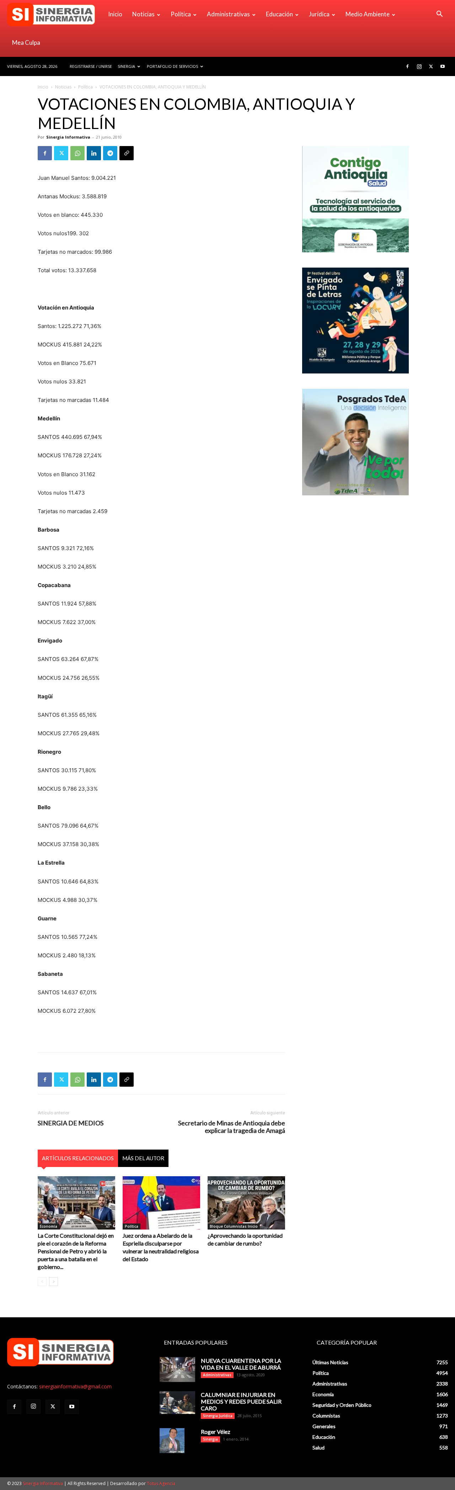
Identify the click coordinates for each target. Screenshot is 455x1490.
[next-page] (53, 1281)
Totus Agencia (161, 1483)
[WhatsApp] (77, 153)
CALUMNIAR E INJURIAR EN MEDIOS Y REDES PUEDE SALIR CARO (241, 1401)
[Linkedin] (94, 153)
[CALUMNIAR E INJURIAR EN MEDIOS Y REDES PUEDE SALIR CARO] (177, 1402)
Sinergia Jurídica (217, 1415)
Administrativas (228, 14)
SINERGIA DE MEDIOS (70, 1123)
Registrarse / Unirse (91, 66)
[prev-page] (42, 1281)
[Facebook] (407, 66)
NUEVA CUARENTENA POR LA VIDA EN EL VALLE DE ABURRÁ (241, 1364)
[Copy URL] (126, 153)
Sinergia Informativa (68, 137)
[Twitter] (430, 66)
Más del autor (143, 1158)
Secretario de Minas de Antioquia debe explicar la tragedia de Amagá (231, 1126)
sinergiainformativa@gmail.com (75, 1386)
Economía (48, 1226)
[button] (439, 14)
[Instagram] (419, 66)
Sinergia (126, 66)
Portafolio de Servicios (172, 66)
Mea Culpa (26, 42)
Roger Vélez (215, 1431)
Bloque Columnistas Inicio (234, 1226)
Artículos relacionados (78, 1158)
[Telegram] (110, 153)
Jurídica (319, 14)
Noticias (143, 14)
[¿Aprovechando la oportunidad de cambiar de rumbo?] (246, 1203)
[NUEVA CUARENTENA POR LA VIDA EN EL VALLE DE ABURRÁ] (177, 1369)
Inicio (115, 14)
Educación (279, 14)
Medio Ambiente (368, 14)
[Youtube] (442, 66)
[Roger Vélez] (172, 1440)
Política (181, 14)
